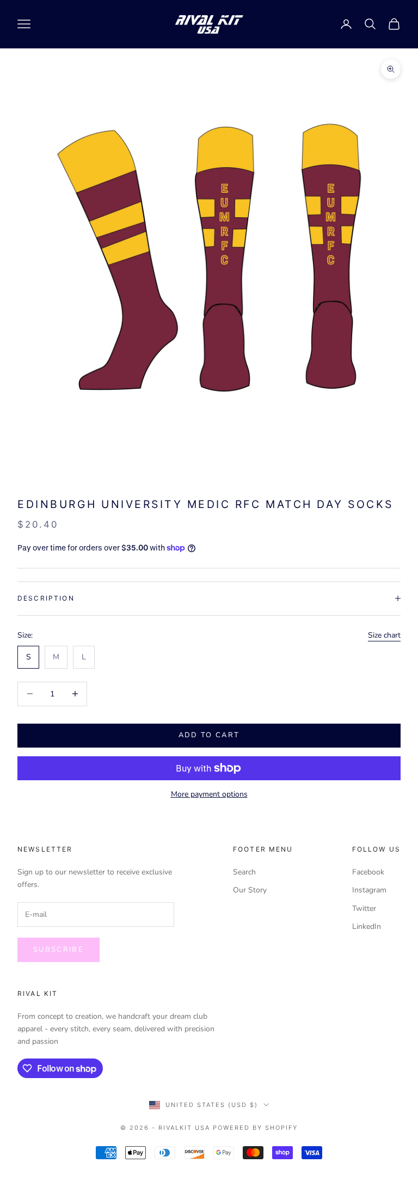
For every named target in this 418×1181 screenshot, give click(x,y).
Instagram (369, 890)
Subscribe (58, 949)
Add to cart (209, 735)
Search (244, 872)
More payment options (209, 794)
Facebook (368, 872)
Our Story (250, 890)
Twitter (364, 908)
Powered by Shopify (255, 1127)
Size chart (384, 635)
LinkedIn (366, 926)
